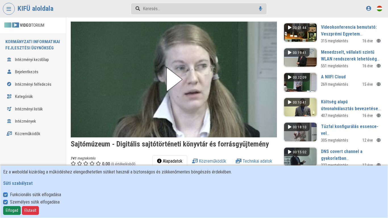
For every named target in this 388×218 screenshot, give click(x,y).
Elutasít (30, 210)
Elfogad (12, 210)
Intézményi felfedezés (32, 84)
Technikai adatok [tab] (256, 161)
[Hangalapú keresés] (260, 8)
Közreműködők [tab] (212, 161)
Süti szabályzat (18, 183)
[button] (174, 79)
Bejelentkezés (26, 71)
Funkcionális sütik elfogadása (35, 194)
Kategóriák (23, 96)
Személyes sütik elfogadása (35, 202)
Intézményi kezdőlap (31, 59)
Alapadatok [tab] (172, 161)
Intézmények (25, 121)
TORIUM (32, 25)
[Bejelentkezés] (368, 8)
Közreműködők (27, 133)
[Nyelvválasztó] (379, 8)
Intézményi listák (28, 109)
